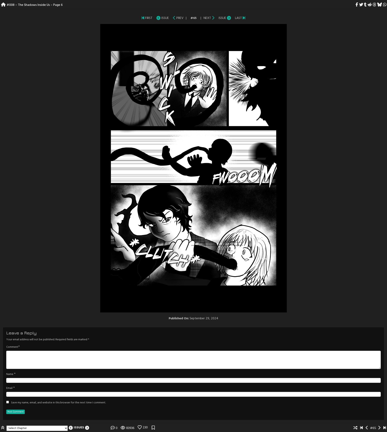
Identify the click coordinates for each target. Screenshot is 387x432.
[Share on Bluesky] (379, 5)
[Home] (3, 5)
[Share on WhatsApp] (384, 5)
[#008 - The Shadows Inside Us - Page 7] (213, 18)
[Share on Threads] (374, 5)
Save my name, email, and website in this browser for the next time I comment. (58, 403)
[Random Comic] (355, 428)
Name (9, 374)
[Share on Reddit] (369, 5)
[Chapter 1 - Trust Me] (143, 18)
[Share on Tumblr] (365, 5)
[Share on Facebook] (357, 5)
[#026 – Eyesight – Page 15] (244, 18)
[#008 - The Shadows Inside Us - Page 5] (174, 18)
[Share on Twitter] (361, 5)
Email (9, 388)
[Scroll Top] (3, 428)
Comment (12, 347)
